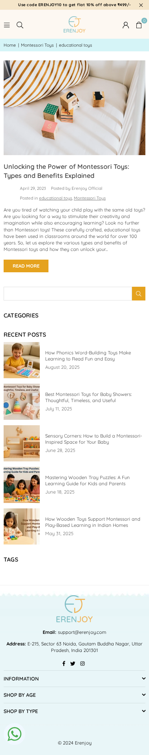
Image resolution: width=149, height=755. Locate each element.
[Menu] (6, 24)
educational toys (55, 198)
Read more (26, 266)
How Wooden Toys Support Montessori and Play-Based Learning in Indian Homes (92, 522)
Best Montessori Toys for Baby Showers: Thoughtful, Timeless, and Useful (88, 397)
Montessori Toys (37, 45)
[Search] (19, 24)
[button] (138, 24)
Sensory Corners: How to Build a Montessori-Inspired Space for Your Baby (93, 439)
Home (10, 45)
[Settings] (125, 24)
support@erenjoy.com (81, 632)
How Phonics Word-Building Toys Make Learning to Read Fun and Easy (88, 356)
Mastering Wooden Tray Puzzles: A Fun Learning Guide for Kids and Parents (87, 480)
